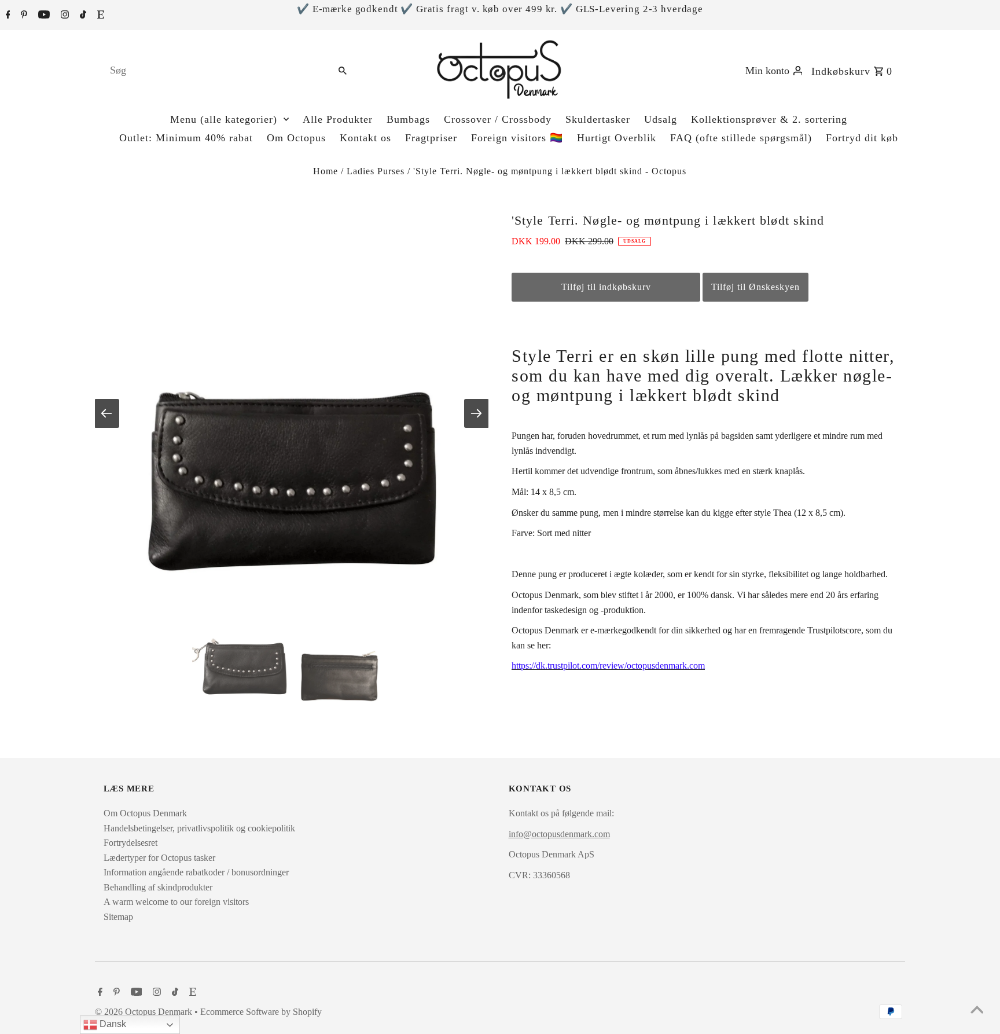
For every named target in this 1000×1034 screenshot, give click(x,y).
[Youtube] (42, 15)
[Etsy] (99, 15)
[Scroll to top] (976, 1010)
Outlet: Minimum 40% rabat (186, 138)
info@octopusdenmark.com (559, 834)
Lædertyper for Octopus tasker (159, 858)
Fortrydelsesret (130, 843)
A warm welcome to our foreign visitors (176, 902)
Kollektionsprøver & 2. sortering (769, 119)
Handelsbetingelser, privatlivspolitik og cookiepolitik (199, 828)
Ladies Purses (376, 171)
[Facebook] (6, 15)
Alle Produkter (338, 119)
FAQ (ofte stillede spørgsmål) (741, 138)
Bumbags (408, 119)
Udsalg (660, 119)
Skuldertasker (597, 119)
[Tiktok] (81, 15)
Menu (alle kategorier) (223, 119)
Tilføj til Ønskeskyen (755, 287)
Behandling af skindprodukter (158, 887)
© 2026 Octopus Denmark (144, 1012)
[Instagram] (63, 15)
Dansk (111, 1024)
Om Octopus (296, 138)
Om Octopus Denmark (145, 813)
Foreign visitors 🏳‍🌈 (517, 138)
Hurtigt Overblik (616, 138)
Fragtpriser (431, 138)
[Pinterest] (22, 15)
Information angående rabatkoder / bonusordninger (196, 872)
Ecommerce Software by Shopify (261, 1012)
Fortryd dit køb (862, 138)
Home (325, 171)
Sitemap (118, 917)
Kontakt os (365, 138)
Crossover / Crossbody (498, 119)
